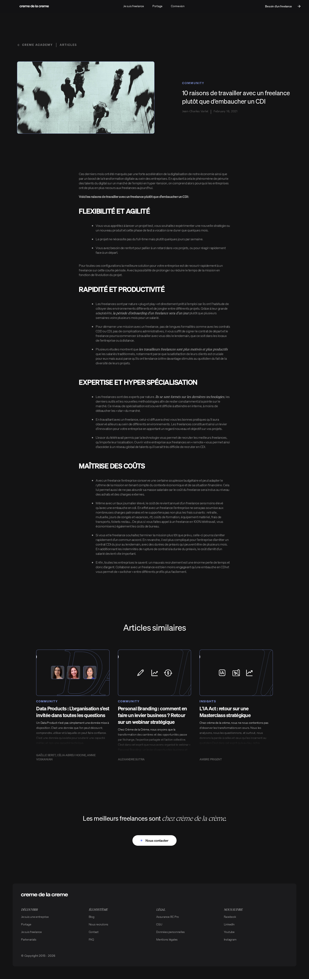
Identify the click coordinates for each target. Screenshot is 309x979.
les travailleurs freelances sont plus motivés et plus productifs (183, 349)
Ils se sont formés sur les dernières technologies (189, 397)
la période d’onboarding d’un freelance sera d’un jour (151, 313)
